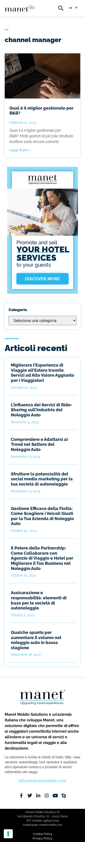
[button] (61, 8)
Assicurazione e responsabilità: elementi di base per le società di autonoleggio (39, 600)
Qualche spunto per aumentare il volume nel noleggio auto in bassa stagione (36, 640)
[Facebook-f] (21, 795)
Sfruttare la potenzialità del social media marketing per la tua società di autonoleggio (42, 478)
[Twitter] (30, 795)
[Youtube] (55, 795)
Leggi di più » (19, 150)
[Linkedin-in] (38, 795)
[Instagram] (46, 795)
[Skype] (64, 795)
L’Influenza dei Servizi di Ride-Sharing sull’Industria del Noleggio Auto (41, 409)
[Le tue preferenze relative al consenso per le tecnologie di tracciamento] (8, 833)
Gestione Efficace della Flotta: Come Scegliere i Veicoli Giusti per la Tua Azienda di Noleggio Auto (42, 516)
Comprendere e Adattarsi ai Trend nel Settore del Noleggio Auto (39, 444)
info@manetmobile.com (42, 780)
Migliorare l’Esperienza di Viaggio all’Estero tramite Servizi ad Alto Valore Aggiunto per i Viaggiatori (42, 373)
